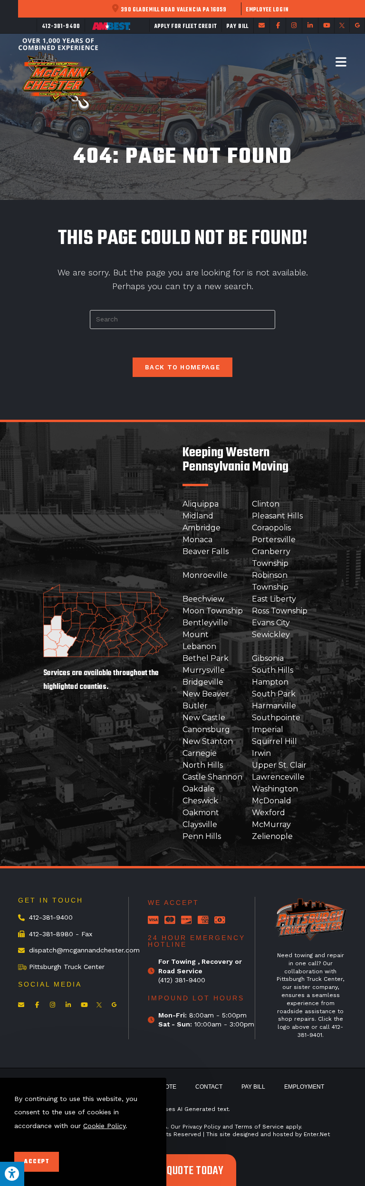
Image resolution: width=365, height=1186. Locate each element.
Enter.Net (317, 1134)
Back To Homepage (182, 367)
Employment (304, 1086)
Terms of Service (259, 1126)
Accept (36, 1162)
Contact (208, 1086)
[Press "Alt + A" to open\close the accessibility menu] (12, 1174)
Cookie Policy (104, 1126)
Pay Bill (253, 1086)
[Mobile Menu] (341, 62)
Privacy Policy (201, 1126)
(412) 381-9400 (181, 980)
